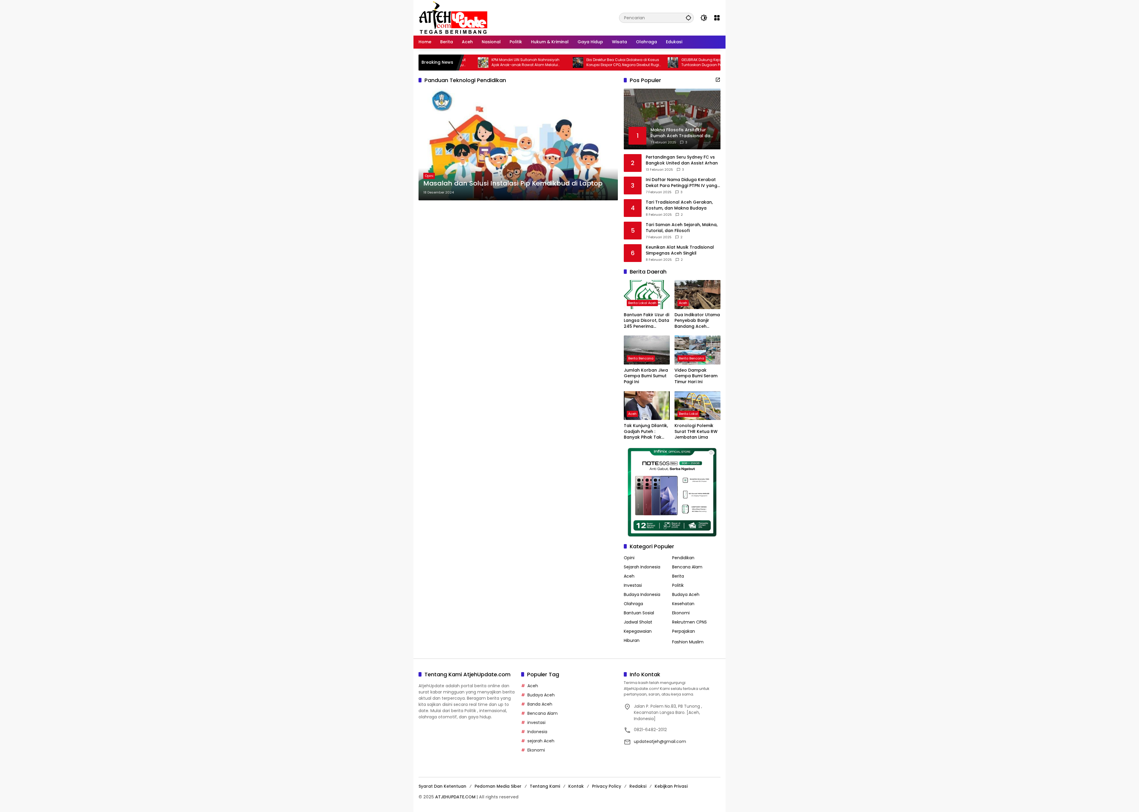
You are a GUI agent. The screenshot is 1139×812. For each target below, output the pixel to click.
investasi (536, 722)
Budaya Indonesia (642, 594)
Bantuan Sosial (639, 613)
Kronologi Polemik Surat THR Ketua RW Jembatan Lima (696, 431)
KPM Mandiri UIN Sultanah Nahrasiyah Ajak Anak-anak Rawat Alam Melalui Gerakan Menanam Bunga (485, 62)
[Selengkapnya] (717, 79)
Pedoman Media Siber (498, 786)
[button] (688, 18)
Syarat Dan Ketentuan (442, 786)
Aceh (683, 302)
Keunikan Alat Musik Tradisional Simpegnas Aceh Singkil (680, 250)
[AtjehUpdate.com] (453, 17)
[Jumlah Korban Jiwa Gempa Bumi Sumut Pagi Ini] (647, 349)
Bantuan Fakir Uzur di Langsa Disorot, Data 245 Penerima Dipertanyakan (646, 321)
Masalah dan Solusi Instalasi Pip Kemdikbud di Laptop (512, 183)
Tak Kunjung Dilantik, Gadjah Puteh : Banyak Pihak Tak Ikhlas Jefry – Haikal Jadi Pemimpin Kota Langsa (646, 431)
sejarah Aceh (540, 741)
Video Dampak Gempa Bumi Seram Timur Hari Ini (696, 376)
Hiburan (632, 640)
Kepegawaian (638, 631)
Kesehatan (683, 604)
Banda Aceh (539, 704)
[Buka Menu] (716, 17)
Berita (678, 576)
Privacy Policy (606, 786)
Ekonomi (681, 613)
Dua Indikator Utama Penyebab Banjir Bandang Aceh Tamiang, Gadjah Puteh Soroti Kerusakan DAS (697, 321)
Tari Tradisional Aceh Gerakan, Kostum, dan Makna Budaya (679, 205)
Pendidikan (683, 558)
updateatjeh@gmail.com (660, 741)
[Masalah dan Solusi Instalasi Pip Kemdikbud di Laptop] (518, 144)
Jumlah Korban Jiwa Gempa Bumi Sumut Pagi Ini (646, 376)
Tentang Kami (545, 786)
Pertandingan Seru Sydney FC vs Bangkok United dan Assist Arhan (682, 160)
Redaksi (637, 786)
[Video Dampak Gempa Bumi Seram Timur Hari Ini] (697, 349)
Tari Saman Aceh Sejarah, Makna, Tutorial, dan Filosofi (682, 228)
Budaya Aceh (685, 594)
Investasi (633, 585)
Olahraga (633, 604)
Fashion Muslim (688, 642)
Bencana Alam (687, 567)
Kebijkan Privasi (671, 786)
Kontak (576, 786)
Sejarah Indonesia (642, 567)
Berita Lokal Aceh (642, 302)
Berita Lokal (688, 413)
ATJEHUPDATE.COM (455, 797)
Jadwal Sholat (638, 622)
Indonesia (537, 732)
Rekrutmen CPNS (689, 622)
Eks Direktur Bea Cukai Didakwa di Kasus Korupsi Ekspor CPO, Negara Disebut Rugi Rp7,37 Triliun (582, 62)
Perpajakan (683, 631)
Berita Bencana (640, 358)
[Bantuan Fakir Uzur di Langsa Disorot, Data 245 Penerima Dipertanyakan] (647, 294)
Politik (678, 585)
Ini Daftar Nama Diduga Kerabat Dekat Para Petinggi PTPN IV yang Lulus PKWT (681, 182)
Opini (429, 175)
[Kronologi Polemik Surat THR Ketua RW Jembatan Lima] (697, 405)
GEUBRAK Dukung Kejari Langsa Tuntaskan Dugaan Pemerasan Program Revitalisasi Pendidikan (678, 62)
